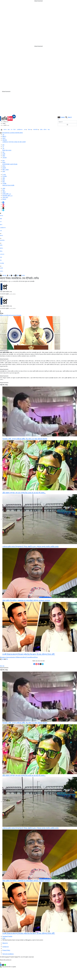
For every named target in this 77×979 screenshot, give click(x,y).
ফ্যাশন (12, 142)
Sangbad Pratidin (7, 936)
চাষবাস (3, 171)
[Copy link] (2, 297)
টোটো (20, 142)
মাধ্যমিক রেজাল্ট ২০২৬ (6, 194)
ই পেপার (4, 174)
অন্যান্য (9, 150)
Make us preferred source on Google (10, 315)
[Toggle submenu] (0, 233)
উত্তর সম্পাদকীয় (11, 185)
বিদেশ (14, 129)
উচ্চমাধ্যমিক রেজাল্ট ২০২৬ (7, 195)
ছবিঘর (41, 129)
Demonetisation (11, 657)
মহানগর (5, 129)
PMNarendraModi (21, 657)
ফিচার (3, 190)
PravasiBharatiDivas (32, 657)
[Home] (8, 117)
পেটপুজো (15, 142)
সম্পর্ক (9, 142)
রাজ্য (9, 129)
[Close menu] (0, 213)
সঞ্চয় (49, 129)
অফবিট (3, 154)
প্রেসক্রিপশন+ (20, 129)
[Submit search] (67, 124)
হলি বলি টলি (4, 164)
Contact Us (5, 946)
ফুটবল (7, 150)
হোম (3, 134)
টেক (18, 142)
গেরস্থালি (24, 142)
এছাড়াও (1, 271)
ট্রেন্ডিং (3, 178)
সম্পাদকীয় (4, 183)
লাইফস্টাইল (35, 129)
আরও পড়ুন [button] (2, 666)
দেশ (11, 129)
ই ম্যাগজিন (4, 176)
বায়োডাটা (4, 168)
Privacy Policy (6, 950)
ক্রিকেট (3, 150)
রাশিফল (45, 129)
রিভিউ (8, 164)
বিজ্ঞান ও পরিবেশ (5, 169)
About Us (5, 943)
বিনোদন (29, 129)
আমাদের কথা (4, 185)
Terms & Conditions (8, 954)
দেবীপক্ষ (3, 192)
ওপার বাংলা (4, 157)
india (3, 938)
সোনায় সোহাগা (5, 197)
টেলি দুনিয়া (15, 164)
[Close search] (58, 119)
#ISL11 (4, 136)
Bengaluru (3, 657)
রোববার (3, 188)
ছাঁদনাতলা (4, 199)
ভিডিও (3, 182)
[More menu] (76, 129)
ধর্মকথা (3, 156)
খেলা (25, 129)
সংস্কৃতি (11, 164)
